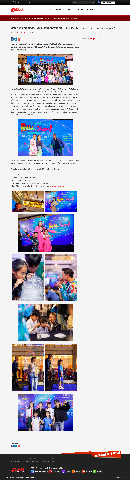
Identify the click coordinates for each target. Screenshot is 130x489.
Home (13, 19)
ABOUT (49, 10)
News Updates (20, 19)
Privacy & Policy (119, 478)
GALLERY (71, 10)
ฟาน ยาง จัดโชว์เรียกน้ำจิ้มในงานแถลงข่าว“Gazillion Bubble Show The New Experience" (52, 18)
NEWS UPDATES (60, 10)
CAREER (80, 10)
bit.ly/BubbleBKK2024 (56, 186)
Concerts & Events (22, 33)
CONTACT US (90, 10)
